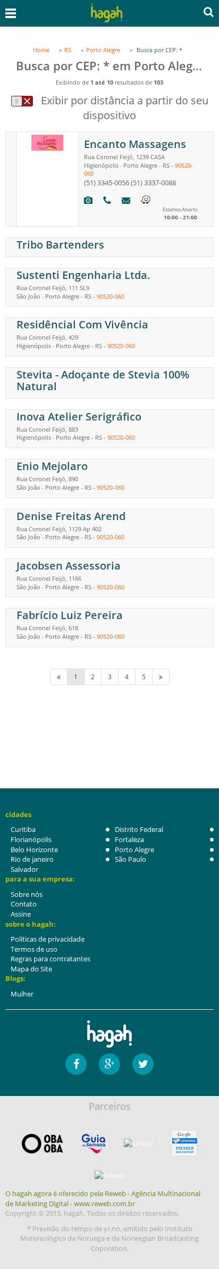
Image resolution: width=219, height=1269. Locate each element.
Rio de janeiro (32, 859)
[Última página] (161, 677)
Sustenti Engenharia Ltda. (83, 275)
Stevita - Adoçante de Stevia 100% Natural (102, 380)
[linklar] (139, 1144)
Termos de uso (34, 949)
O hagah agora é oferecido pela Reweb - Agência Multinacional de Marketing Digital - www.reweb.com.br (102, 1198)
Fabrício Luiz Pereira (69, 615)
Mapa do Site (31, 969)
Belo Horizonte (34, 849)
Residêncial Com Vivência (82, 324)
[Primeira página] (59, 677)
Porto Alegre (134, 849)
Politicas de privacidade (48, 939)
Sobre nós (27, 894)
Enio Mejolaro (52, 466)
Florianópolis (31, 839)
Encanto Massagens (135, 144)
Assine (21, 914)
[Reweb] (109, 1175)
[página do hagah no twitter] (143, 1064)
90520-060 (110, 296)
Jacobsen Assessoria (68, 565)
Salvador (24, 869)
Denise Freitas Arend (70, 516)
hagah (107, 13)
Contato (24, 904)
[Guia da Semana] (93, 1143)
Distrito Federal (139, 829)
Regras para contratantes (50, 958)
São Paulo (130, 859)
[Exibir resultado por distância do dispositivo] (22, 101)
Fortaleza (129, 839)
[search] (209, 11)
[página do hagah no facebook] (76, 1064)
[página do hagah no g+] (109, 1064)
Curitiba (23, 829)
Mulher (22, 994)
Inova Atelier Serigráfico (78, 416)
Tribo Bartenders (60, 244)
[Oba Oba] (42, 1143)
